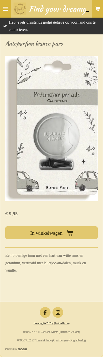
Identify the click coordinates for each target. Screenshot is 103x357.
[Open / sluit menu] (5, 9)
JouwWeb (22, 348)
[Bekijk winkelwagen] (97, 9)
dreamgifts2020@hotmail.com (52, 323)
